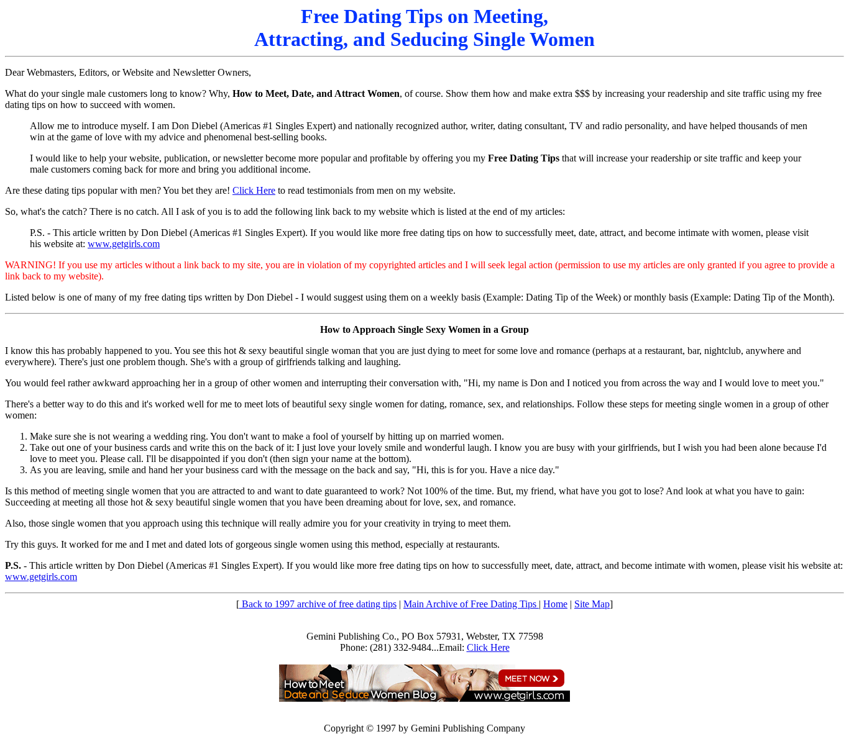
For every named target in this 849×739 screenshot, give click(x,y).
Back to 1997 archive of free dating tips (318, 604)
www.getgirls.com (124, 243)
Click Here (253, 190)
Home (555, 604)
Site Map (592, 604)
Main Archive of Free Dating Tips (471, 604)
